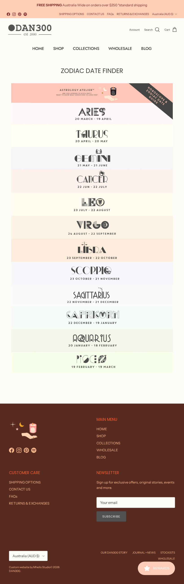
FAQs (110, 14)
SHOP (58, 48)
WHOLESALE (120, 48)
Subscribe (111, 516)
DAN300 (14, 571)
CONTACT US (95, 14)
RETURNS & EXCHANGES (133, 14)
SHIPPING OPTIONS (71, 14)
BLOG (146, 48)
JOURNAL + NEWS (144, 552)
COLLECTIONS (86, 48)
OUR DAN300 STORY (114, 552)
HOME (38, 48)
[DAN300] (30, 30)
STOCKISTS (167, 552)
